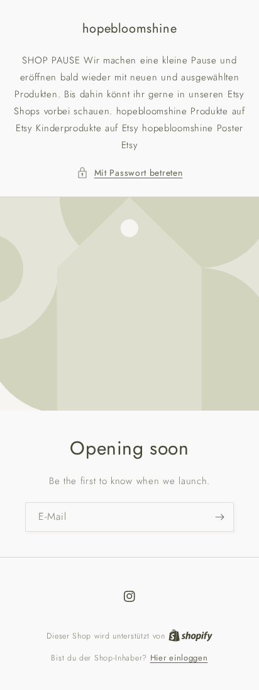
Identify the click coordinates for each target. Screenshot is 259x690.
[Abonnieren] (219, 517)
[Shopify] (190, 636)
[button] (130, 173)
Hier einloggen (179, 658)
